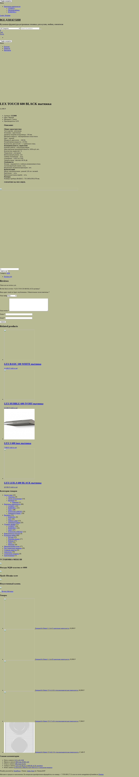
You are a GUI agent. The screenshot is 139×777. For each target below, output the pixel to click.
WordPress (17, 771)
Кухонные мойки (10, 535)
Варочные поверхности (12, 6)
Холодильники (9, 555)
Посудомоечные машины (13, 548)
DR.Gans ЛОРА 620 (22, 762)
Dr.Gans (11, 537)
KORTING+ (12, 12)
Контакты (7, 50)
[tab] (71, 277)
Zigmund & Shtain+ (14, 513)
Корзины (11, 500)
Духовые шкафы (9, 524)
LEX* (10, 530)
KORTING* (12, 528)
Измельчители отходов (12, 533)
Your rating (3, 296)
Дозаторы (11, 497)
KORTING (12, 517)
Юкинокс (11, 544)
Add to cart (4, 271)
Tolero (10, 543)
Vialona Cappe (13, 521)
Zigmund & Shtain (14, 522)
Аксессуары (8, 495)
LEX (8, 273)
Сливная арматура (10, 550)
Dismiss (101, 774)
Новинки (15, 502)
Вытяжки (7, 515)
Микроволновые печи (11, 546)
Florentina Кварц (13, 539)
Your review (4, 310)
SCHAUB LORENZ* (15, 532)
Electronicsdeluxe (14, 10)
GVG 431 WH (19, 760)
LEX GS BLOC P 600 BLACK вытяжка (29, 766)
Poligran (11, 541)
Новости (7, 48)
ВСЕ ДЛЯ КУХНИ (10, 19)
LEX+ (10, 510)
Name (2, 314)
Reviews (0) (8, 276)
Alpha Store (30, 771)
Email (2, 318)
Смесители (8, 552)
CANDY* (11, 526)
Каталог (7, 46)
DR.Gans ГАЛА (20, 764)
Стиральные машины (11, 554)
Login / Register (5, 15)
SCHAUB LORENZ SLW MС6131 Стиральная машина (33, 767)
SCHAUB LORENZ (15, 511)
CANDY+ (11, 8)
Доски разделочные (15, 499)
